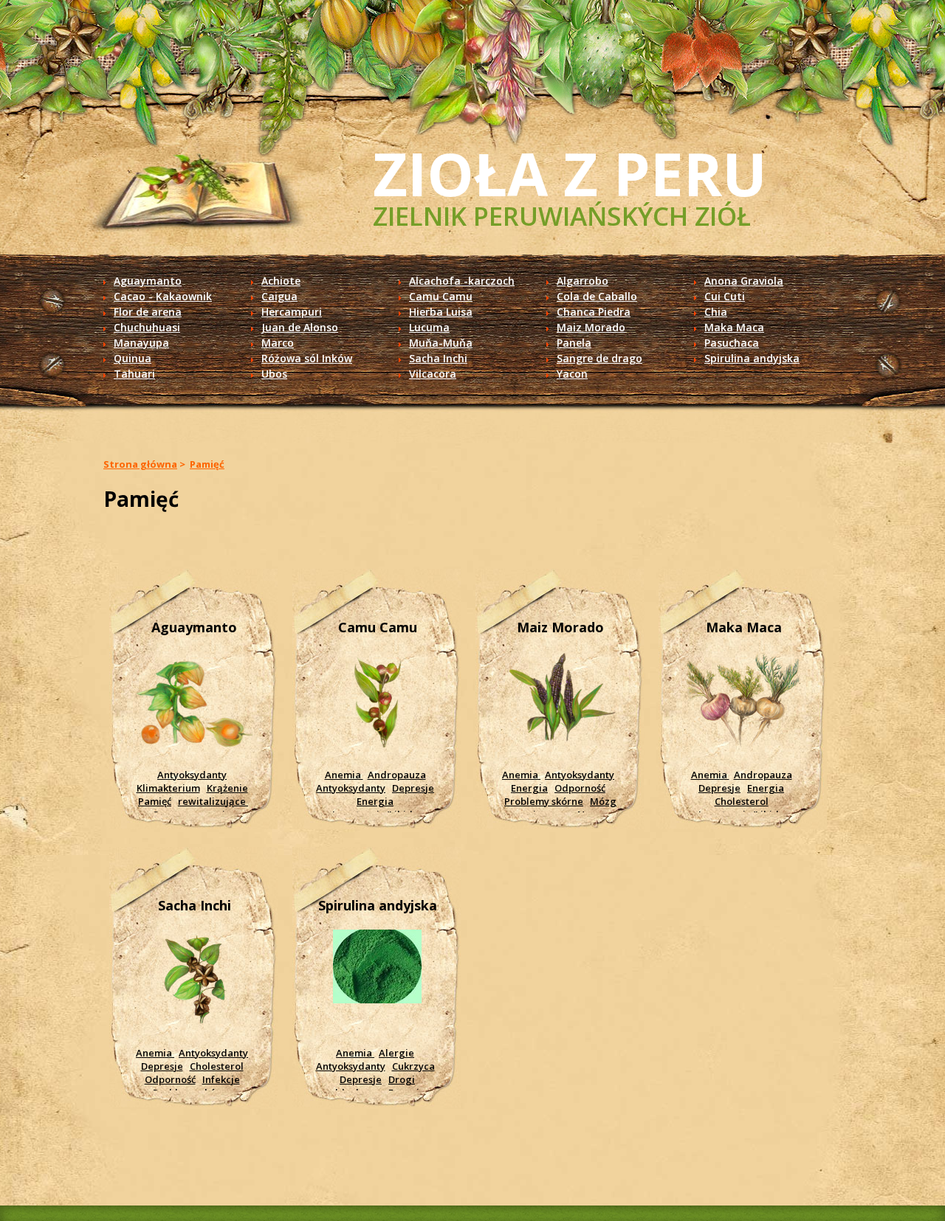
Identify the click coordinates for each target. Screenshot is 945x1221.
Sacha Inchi (438, 358)
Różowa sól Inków (306, 358)
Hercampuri (291, 312)
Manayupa (141, 343)
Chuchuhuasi (147, 327)
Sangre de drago (599, 358)
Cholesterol (742, 801)
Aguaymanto (148, 281)
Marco (277, 343)
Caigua (279, 296)
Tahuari (134, 374)
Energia (375, 801)
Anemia (344, 774)
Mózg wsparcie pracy (558, 808)
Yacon (572, 374)
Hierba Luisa (440, 312)
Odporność (579, 788)
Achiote (280, 281)
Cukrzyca (413, 1066)
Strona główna (140, 464)
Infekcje (221, 1079)
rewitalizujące (213, 801)
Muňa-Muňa (440, 343)
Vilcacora (432, 374)
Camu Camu (440, 296)
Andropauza (397, 774)
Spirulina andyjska (752, 358)
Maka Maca (734, 327)
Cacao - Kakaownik (163, 296)
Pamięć (207, 464)
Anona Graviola (743, 281)
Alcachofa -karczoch (462, 281)
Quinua (132, 358)
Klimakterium (168, 788)
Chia (715, 312)
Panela (574, 343)
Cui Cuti (724, 296)
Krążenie (227, 788)
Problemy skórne (543, 801)
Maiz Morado (591, 327)
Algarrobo (582, 281)
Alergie (396, 1052)
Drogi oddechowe (371, 1086)
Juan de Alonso (299, 327)
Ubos (274, 374)
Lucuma (429, 327)
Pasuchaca (731, 343)
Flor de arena (148, 312)
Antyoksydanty (192, 774)
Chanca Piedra (593, 312)
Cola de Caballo (597, 296)
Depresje (413, 788)
